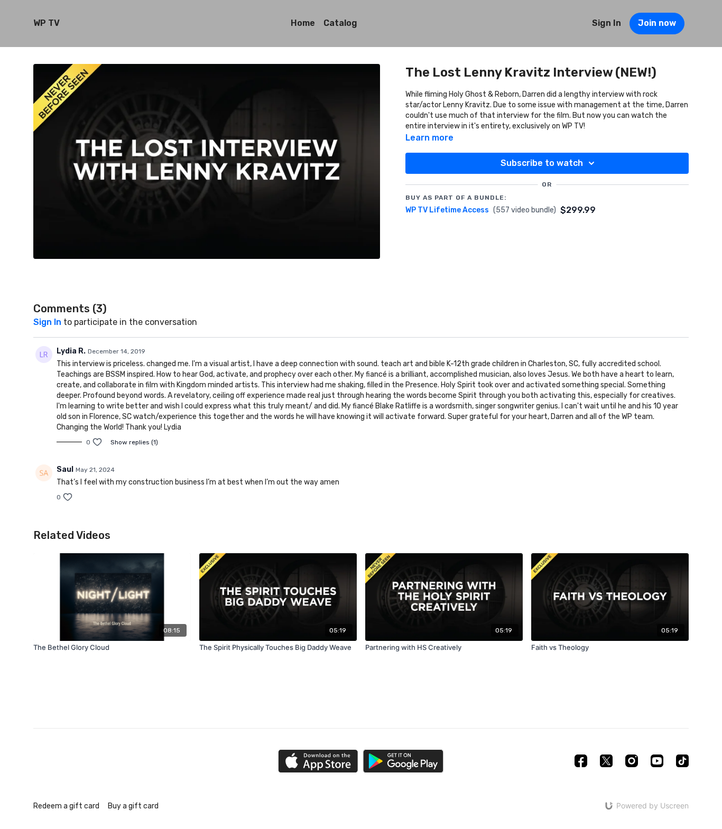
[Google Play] (403, 761)
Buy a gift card (133, 806)
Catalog (340, 23)
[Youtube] (657, 761)
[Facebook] (581, 761)
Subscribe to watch (542, 163)
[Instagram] (631, 761)
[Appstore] (317, 761)
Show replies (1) (134, 442)
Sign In (606, 23)
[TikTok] (682, 761)
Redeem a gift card (66, 806)
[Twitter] (606, 761)
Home (303, 23)
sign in (47, 322)
